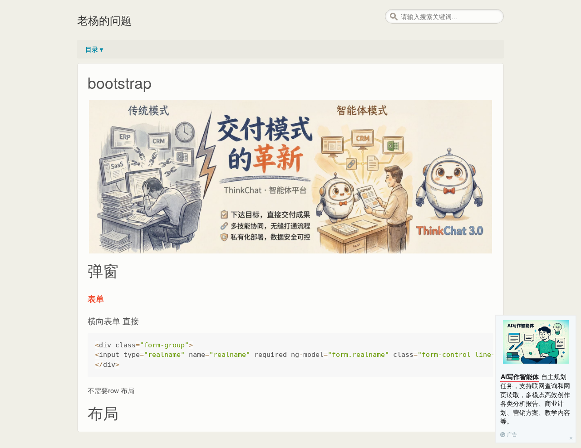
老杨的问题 (104, 20)
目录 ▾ (94, 49)
